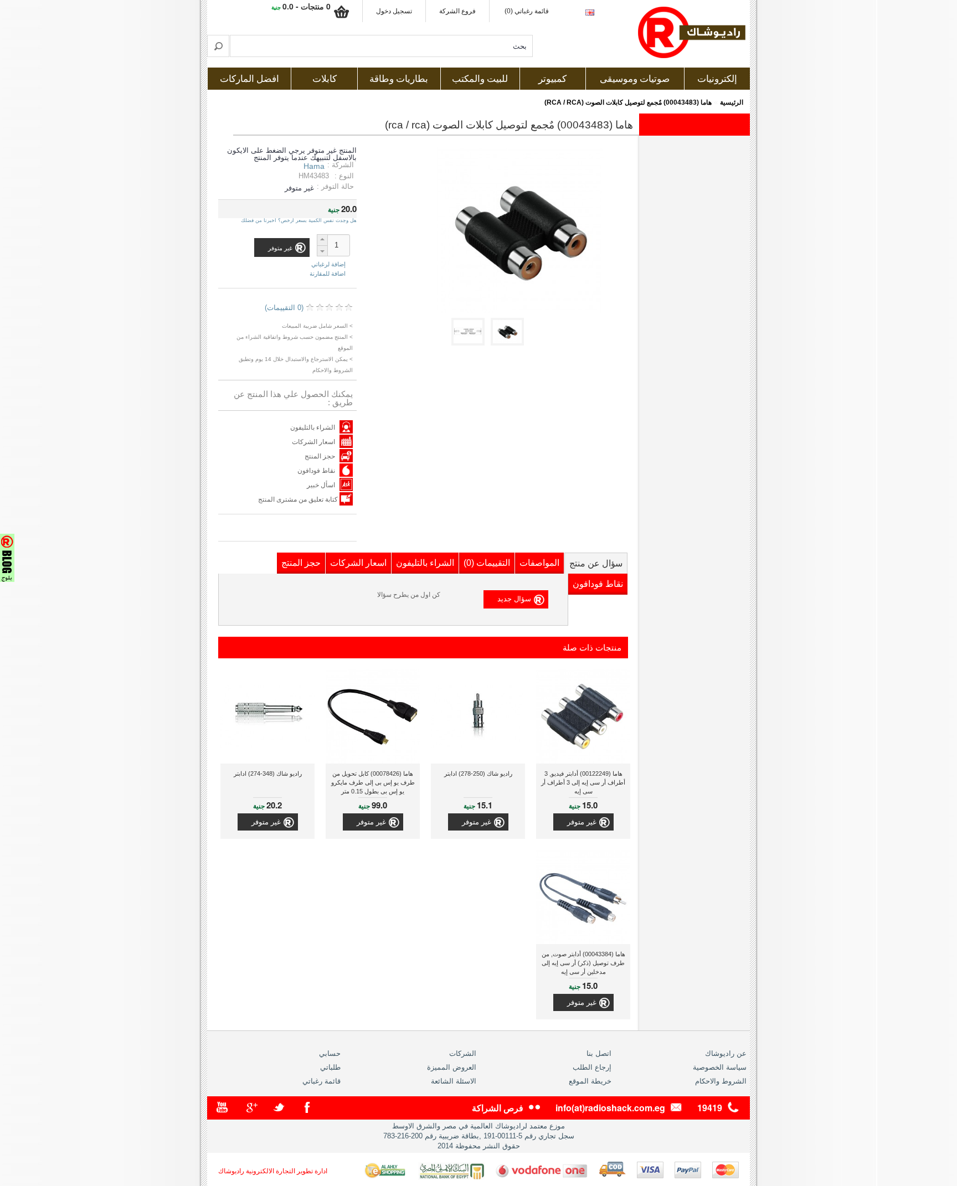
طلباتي (330, 1067)
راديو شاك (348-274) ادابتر (268, 773)
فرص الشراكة (497, 1107)
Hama (314, 166)
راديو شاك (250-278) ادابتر (478, 773)
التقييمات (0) (487, 563)
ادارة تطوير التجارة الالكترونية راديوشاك (272, 1171)
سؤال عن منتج (595, 563)
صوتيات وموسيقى (635, 79)
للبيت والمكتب (480, 79)
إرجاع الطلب (592, 1067)
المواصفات (539, 563)
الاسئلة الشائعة (453, 1081)
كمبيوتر (552, 79)
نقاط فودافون (316, 471)
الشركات (462, 1053)
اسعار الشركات (313, 442)
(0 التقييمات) (284, 307)
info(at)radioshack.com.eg (610, 1107)
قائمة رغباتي (321, 1081)
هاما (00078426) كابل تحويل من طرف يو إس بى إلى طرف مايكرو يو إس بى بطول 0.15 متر (373, 782)
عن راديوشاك (726, 1053)
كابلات (324, 79)
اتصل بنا (598, 1053)
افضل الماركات (249, 79)
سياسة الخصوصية (720, 1067)
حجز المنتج (320, 456)
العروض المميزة (451, 1067)
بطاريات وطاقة (398, 79)
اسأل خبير (321, 485)
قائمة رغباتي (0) (527, 11)
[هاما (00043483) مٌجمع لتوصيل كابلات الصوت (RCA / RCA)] (509, 343)
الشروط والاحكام (721, 1081)
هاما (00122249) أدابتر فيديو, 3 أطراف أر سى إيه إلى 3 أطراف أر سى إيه (583, 782)
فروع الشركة (457, 11)
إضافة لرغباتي (328, 264)
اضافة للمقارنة (328, 273)
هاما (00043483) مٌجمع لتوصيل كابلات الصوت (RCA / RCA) (628, 102)
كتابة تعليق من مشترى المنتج (298, 499)
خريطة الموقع (590, 1081)
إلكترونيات (717, 79)
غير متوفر (581, 822)
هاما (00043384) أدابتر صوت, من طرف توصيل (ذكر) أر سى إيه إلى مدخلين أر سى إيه (583, 963)
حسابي (330, 1053)
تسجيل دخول (394, 11)
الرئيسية (731, 102)
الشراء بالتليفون (312, 427)
